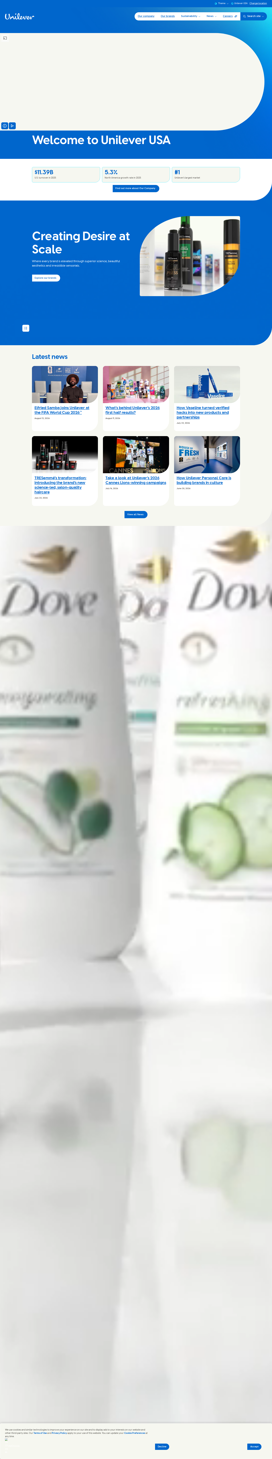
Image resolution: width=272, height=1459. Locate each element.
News (210, 16)
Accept (254, 1446)
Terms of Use (40, 1433)
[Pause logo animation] (25, 328)
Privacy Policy (59, 1433)
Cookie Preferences (134, 1433)
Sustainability (189, 16)
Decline (162, 1446)
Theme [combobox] (221, 3)
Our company (146, 16)
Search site (254, 16)
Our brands (168, 16)
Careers (231, 17)
